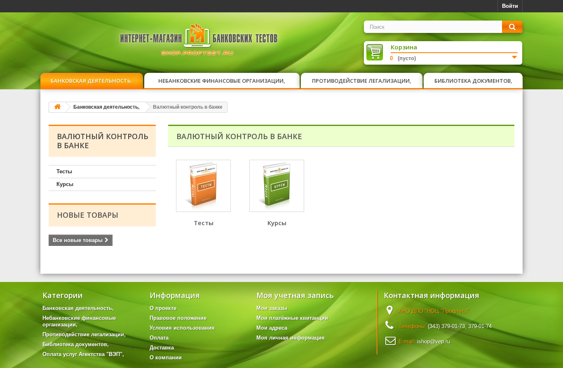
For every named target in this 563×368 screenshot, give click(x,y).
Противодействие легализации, (361, 80)
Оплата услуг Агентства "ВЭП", (83, 354)
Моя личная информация (290, 338)
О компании (166, 357)
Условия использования (182, 328)
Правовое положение (178, 318)
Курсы (64, 184)
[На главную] (57, 107)
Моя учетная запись (295, 295)
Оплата (159, 338)
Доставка (162, 348)
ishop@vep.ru (433, 341)
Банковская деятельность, (91, 80)
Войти (510, 6)
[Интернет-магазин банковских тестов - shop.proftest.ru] (199, 41)
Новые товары (87, 215)
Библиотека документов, (473, 80)
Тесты (64, 171)
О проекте (163, 308)
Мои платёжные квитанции (292, 318)
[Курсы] (276, 186)
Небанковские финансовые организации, (221, 80)
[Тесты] (203, 186)
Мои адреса (271, 328)
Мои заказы (271, 308)
